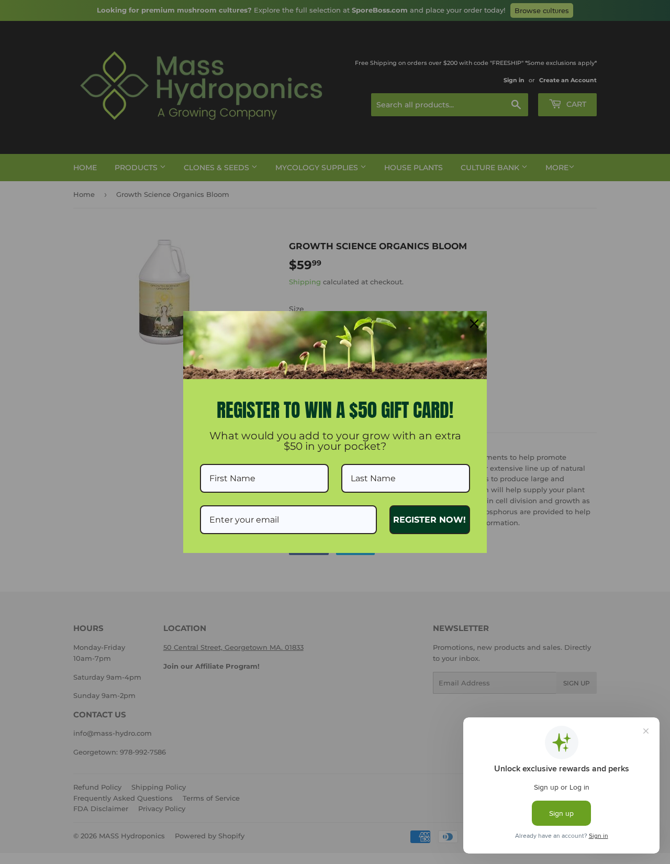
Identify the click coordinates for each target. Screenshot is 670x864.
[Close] (474, 323)
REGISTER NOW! (429, 520)
